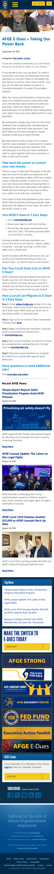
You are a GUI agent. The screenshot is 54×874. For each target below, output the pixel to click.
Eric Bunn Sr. (38, 836)
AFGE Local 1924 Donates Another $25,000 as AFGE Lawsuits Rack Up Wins (24, 520)
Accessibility (34, 862)
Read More (7, 446)
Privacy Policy (22, 862)
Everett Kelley (34, 833)
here (19, 322)
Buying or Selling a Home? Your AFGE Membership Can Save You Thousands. (24, 621)
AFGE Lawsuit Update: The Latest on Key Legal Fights (24, 601)
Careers (49, 865)
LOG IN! (11, 776)
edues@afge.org (24, 304)
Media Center (19, 859)
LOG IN (40, 3)
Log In (7, 767)
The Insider (18, 58)
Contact (41, 865)
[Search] (49, 3)
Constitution (44, 859)
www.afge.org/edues (17, 374)
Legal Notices (31, 859)
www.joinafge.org (23, 219)
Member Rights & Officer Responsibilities (19, 865)
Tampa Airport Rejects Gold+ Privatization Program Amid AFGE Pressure (23, 393)
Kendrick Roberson (39, 839)
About (8, 859)
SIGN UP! (11, 646)
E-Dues (27, 58)
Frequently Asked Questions (27, 848)
